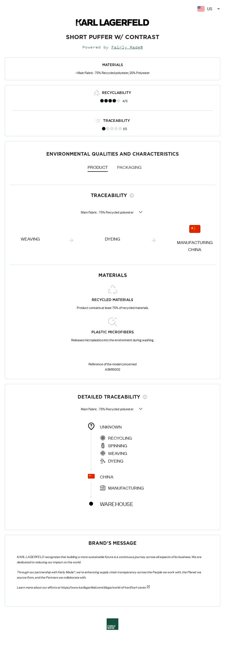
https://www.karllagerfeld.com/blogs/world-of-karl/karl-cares (103, 587)
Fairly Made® (127, 47)
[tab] (97, 167)
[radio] (102, 100)
